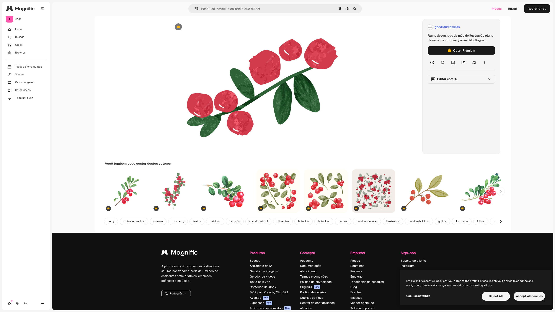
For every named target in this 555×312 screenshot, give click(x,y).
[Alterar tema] (25, 303)
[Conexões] (9, 303)
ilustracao (461, 221)
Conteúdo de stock (263, 287)
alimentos (283, 221)
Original (198, 27)
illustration (393, 221)
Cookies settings (311, 298)
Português (176, 293)
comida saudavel (367, 221)
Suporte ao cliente (413, 261)
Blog (353, 287)
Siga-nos (408, 252)
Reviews (356, 271)
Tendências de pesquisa (367, 282)
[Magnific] (179, 253)
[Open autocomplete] (195, 8)
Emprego (356, 276)
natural (343, 221)
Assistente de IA (261, 266)
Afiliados (306, 308)
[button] (176, 293)
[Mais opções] (484, 62)
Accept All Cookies (529, 296)
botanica (303, 221)
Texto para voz (260, 282)
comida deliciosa (419, 221)
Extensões (260, 303)
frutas (197, 221)
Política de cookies (313, 292)
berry (111, 221)
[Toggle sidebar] (42, 8)
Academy (306, 261)
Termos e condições (314, 276)
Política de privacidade (316, 282)
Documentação (310, 266)
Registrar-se (537, 9)
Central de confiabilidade (317, 303)
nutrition (215, 221)
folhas (480, 221)
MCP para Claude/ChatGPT (269, 292)
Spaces (255, 261)
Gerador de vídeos (262, 276)
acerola (158, 221)
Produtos (257, 252)
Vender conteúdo (362, 303)
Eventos (355, 292)
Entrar (512, 9)
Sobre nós (357, 266)
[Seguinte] (501, 191)
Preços (497, 9)
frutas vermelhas (133, 221)
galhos (442, 221)
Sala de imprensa (362, 308)
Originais (309, 287)
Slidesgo (356, 298)
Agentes (259, 298)
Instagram (408, 266)
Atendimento (308, 271)
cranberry (178, 221)
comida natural (258, 221)
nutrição (235, 221)
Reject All (496, 296)
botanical (324, 221)
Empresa (357, 252)
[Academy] (17, 303)
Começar (307, 252)
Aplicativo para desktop (270, 308)
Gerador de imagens (264, 271)
